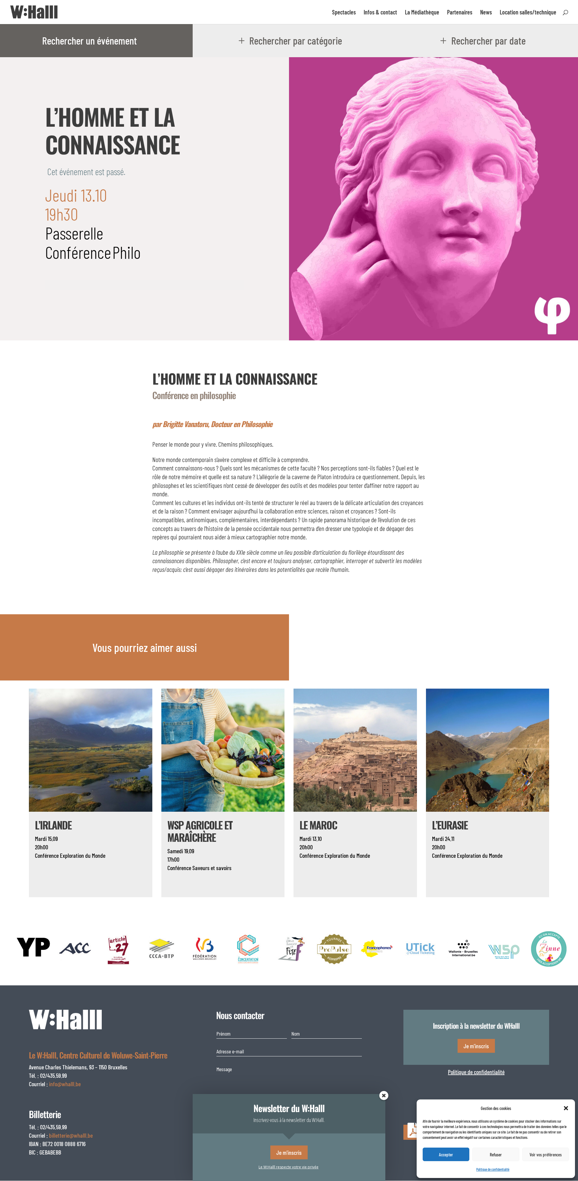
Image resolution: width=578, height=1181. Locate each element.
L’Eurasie (450, 824)
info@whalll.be (65, 1083)
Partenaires (459, 13)
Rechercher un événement (89, 40)
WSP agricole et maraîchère (199, 831)
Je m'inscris (476, 1045)
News (486, 13)
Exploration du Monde (82, 855)
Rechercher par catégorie (295, 40)
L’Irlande (53, 824)
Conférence (78, 251)
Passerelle (74, 232)
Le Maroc (318, 824)
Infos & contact (380, 13)
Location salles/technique (528, 13)
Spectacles (344, 13)
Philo (126, 251)
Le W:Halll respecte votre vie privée (289, 1167)
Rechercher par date (488, 40)
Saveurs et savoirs (212, 867)
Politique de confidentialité (476, 1071)
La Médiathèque (422, 13)
